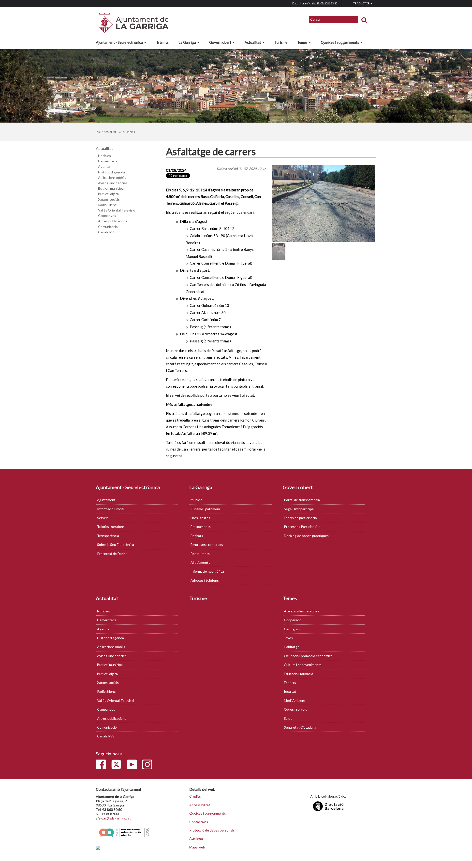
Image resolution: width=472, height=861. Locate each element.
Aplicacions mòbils (112, 177)
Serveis (102, 518)
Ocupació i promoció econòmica (308, 656)
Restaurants (200, 553)
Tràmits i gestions (111, 526)
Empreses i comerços (207, 544)
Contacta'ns (198, 822)
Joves (288, 638)
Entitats (197, 536)
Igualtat (290, 691)
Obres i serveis (295, 709)
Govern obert (220, 42)
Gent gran (292, 629)
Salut (288, 718)
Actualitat (253, 42)
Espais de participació (300, 518)
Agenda (104, 166)
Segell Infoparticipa (299, 509)
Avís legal (196, 839)
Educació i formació (298, 674)
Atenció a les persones (301, 611)
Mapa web (197, 847)
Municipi (197, 500)
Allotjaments (200, 562)
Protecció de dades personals (212, 830)
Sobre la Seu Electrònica (115, 544)
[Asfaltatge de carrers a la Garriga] (323, 203)
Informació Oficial (110, 509)
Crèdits (195, 796)
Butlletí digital (108, 194)
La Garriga (187, 42)
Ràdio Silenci (107, 205)
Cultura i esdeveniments (303, 665)
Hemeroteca (107, 161)
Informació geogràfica (207, 571)
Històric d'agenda (111, 172)
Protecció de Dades (112, 553)
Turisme (280, 42)
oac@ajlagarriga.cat (116, 818)
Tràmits (162, 42)
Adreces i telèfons (205, 580)
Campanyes (107, 215)
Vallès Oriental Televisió (116, 210)
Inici (98, 131)
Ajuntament (106, 500)
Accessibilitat (199, 805)
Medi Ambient (295, 700)
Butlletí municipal (111, 188)
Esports (290, 682)
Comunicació (108, 227)
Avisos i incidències (113, 183)
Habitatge (291, 647)
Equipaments (201, 526)
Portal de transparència (302, 500)
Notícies (129, 131)
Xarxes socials (109, 199)
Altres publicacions (112, 221)
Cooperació (293, 620)
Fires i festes (200, 518)
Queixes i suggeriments (340, 42)
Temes (302, 42)
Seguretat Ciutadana (300, 727)
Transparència (108, 536)
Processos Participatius (302, 526)
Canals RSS (106, 232)
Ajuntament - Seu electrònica (119, 42)
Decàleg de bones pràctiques (306, 536)
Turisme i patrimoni (205, 509)
